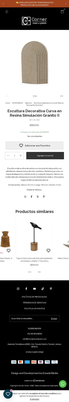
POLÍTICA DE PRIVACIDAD (34, 296)
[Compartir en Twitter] (38, 196)
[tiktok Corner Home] (42, 288)
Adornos (28, 103)
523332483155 (34, 328)
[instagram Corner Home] (18, 288)
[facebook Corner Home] (26, 288)
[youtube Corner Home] (34, 288)
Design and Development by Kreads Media (34, 373)
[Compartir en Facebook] (31, 196)
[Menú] (7, 12)
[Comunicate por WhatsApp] (62, 384)
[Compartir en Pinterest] (44, 196)
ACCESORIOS (17, 103)
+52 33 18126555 (34, 333)
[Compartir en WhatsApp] (25, 196)
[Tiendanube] (34, 381)
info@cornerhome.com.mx (34, 339)
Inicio (8, 103)
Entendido (34, 399)
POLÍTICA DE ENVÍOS (34, 308)
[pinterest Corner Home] (51, 288)
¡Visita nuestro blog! (34, 352)
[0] (61, 12)
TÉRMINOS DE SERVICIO (34, 302)
